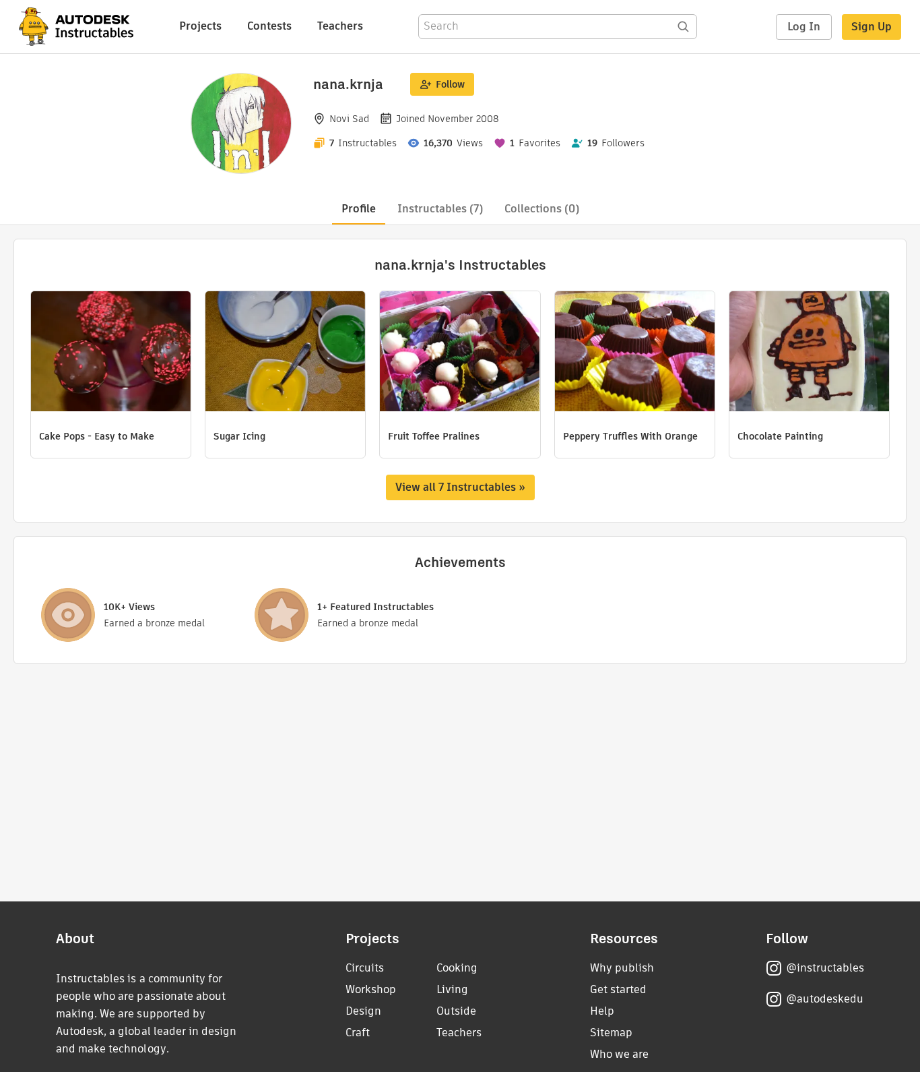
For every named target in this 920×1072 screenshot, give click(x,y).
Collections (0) (541, 208)
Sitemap (611, 1032)
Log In (803, 26)
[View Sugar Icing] (285, 353)
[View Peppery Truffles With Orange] (635, 353)
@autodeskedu (824, 999)
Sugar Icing (239, 436)
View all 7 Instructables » (460, 487)
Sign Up (871, 26)
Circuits (365, 968)
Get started (618, 989)
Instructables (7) (440, 208)
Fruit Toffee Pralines (434, 436)
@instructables (825, 968)
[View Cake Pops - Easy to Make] (111, 353)
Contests (269, 26)
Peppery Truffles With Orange (630, 436)
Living (452, 989)
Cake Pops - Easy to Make (96, 436)
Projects (200, 26)
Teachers (340, 26)
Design (363, 1011)
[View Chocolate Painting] (809, 353)
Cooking (457, 968)
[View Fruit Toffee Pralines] (459, 353)
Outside (456, 1011)
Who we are (619, 1054)
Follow (450, 84)
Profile (358, 208)
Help (602, 1011)
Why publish (622, 968)
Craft (358, 1032)
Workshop (371, 989)
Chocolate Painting (780, 436)
